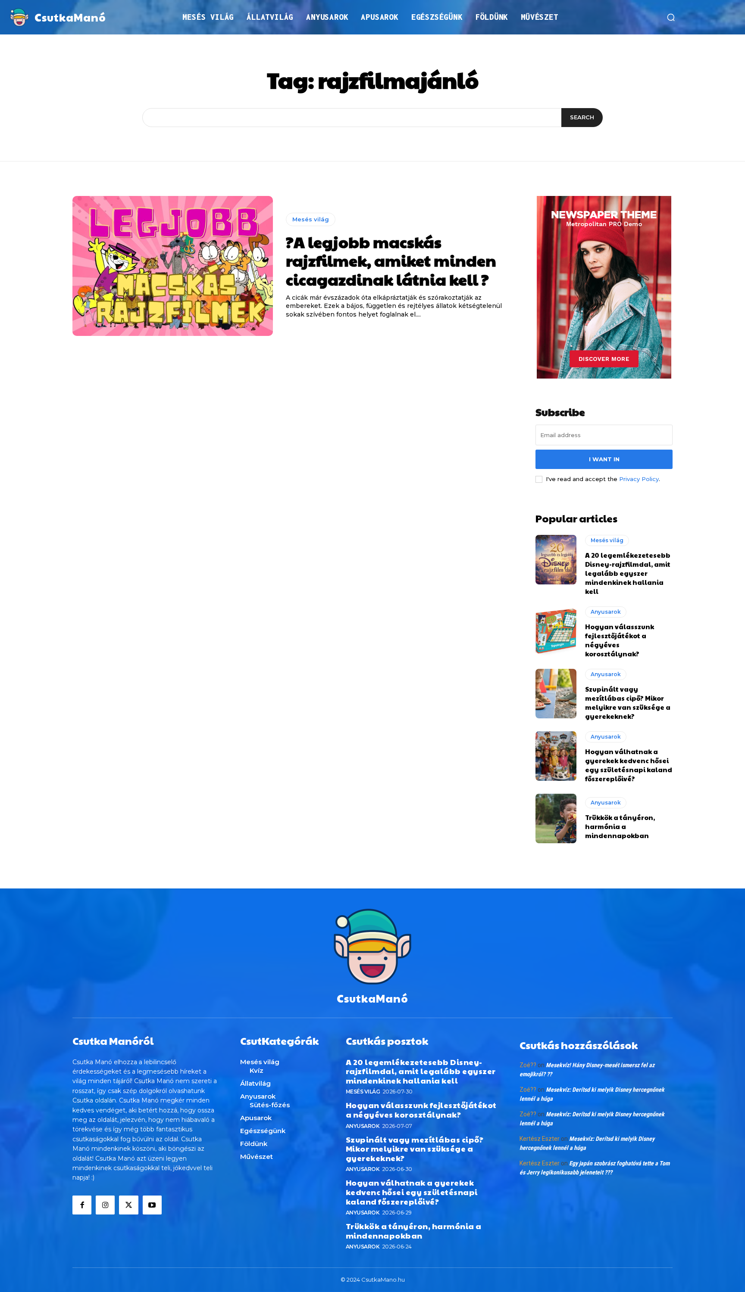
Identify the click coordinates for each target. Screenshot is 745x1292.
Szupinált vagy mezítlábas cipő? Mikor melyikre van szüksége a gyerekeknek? (627, 702)
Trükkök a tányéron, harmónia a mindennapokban (620, 826)
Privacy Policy (639, 478)
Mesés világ (310, 219)
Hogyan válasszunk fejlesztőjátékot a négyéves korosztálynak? (421, 1109)
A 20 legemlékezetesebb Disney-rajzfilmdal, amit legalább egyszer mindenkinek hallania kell (627, 573)
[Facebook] (81, 1205)
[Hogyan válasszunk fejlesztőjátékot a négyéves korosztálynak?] (555, 630)
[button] (670, 17)
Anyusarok (606, 612)
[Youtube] (152, 1205)
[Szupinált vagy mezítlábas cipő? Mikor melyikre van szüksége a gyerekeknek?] (555, 693)
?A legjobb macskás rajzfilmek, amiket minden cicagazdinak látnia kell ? (391, 260)
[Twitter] (128, 1205)
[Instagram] (105, 1205)
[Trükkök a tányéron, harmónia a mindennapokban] (555, 818)
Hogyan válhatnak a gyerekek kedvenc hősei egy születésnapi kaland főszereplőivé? (628, 765)
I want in (604, 459)
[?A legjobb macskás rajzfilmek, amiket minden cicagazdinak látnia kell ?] (172, 266)
